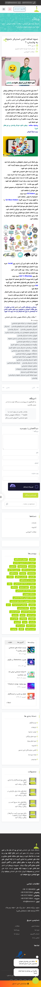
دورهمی (32, 605)
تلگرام (33, 587)
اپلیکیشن (31, 573)
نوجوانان (23, 619)
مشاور (9, 100)
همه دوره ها (32, 755)
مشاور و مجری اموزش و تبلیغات (26, 369)
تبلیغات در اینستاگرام (28, 580)
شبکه (33, 608)
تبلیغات (26, 103)
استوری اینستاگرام (29, 570)
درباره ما (16, 934)
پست (24, 622)
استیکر (23, 106)
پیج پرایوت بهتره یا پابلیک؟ (17, 684)
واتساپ (7, 119)
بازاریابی (32, 577)
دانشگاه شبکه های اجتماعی (21, 351)
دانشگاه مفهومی (29, 594)
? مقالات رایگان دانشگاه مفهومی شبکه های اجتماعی (20, 317)
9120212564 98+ (27, 892)
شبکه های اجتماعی (15, 103)
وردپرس (33, 759)
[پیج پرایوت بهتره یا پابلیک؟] (31, 686)
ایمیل (36, 463)
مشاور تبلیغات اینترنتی (29, 366)
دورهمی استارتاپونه (19, 605)
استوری (12, 566)
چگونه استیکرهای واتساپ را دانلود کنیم (24, 345)
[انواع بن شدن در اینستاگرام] (31, 696)
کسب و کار (20, 626)
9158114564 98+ (27, 898)
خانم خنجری (19, 49)
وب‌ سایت (35, 473)
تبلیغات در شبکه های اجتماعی (27, 342)
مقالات (17, 926)
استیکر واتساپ (13, 329)
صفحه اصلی (35, 926)
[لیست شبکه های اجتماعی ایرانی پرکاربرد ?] (31, 650)
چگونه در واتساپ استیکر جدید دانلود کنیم (23, 348)
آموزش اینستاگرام (21, 559)
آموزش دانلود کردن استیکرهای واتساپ (24, 326)
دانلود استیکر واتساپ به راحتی (27, 360)
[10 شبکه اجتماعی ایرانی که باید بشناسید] (31, 674)
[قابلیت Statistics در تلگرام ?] (31, 662)
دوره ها (37, 930)
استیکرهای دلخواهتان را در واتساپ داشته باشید (21, 333)
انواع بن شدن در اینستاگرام (17, 694)
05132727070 (27, 3)
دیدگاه (35, 431)
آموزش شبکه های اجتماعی (18, 871)
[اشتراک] (4, 40)
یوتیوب (13, 629)
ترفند (9, 584)
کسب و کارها (30, 629)
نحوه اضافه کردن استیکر (29, 372)
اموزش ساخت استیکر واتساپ (27, 336)
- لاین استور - (10, 975)
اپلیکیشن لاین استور (19, 984)
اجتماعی (32, 566)
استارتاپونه (22, 566)
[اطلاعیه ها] (10, 9)
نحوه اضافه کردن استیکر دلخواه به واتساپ (23, 375)
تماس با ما (35, 938)
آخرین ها (20, 642)
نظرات (10, 642)
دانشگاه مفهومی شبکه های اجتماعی (25, 357)
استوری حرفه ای (14, 570)
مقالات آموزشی (29, 52)
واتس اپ (14, 619)
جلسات (34, 523)
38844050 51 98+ (29, 889)
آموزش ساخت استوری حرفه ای (24, 563)
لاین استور (15, 100)
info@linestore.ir (11, 3)
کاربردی (17, 622)
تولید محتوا (24, 587)
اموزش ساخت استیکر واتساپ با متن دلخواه (22, 339)
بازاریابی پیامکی (21, 577)
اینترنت (22, 573)
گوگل (21, 629)
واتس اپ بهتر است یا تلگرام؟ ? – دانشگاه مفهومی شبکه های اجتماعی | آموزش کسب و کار (16, 415)
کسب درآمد (31, 626)
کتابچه (34, 527)
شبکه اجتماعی (23, 608)
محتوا (22, 615)
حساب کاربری (34, 934)
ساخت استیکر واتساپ (29, 363)
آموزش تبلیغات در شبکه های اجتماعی (24, 323)
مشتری (15, 615)
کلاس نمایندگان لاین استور (27, 750)
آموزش (32, 103)
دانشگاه (34, 351)
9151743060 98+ (27, 895)
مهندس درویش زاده (32, 853)
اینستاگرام (13, 573)
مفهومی (32, 619)
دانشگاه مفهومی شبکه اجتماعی (26, 354)
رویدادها (16, 930)
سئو (8, 605)
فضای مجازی (14, 612)
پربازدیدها (31, 642)
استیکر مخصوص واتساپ (28, 329)
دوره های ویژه (31, 741)
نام (37, 453)
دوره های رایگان (31, 736)
